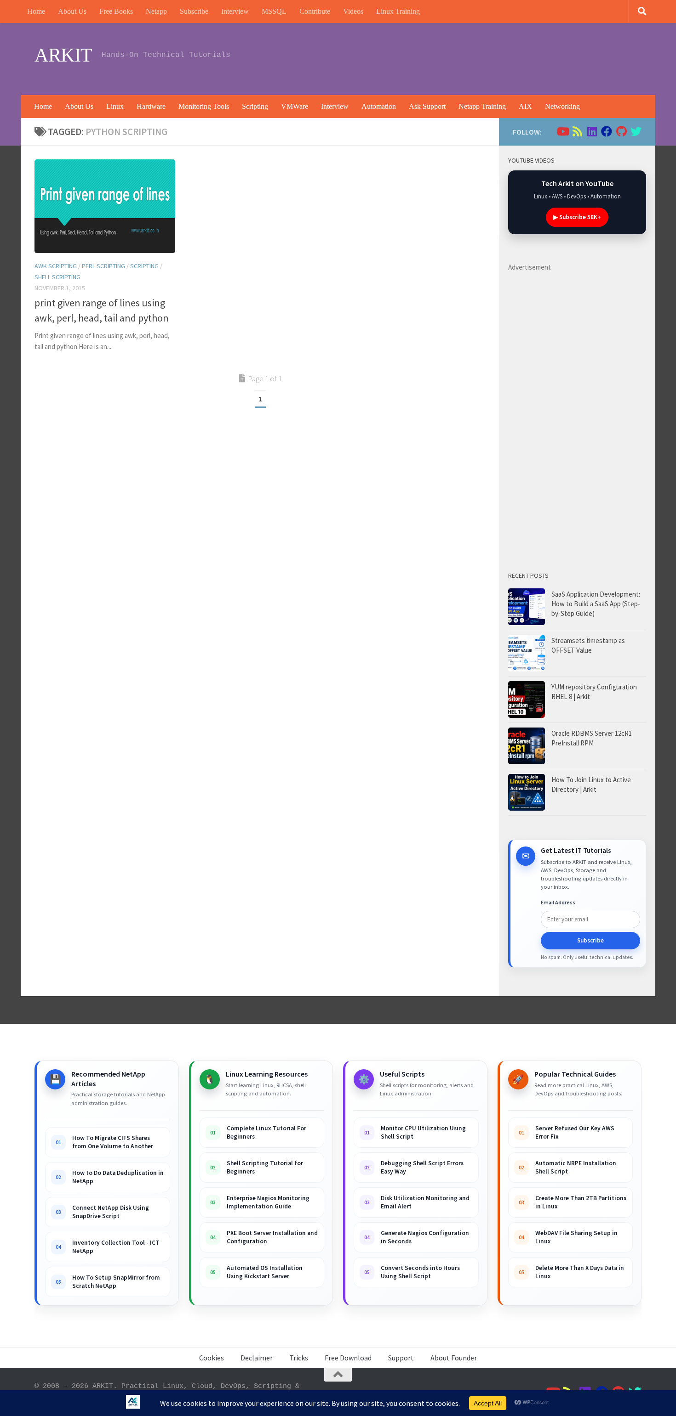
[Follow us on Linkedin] (591, 131)
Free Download (348, 1357)
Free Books (116, 11)
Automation (378, 106)
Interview (235, 11)
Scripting (255, 106)
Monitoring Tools (203, 106)
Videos (353, 11)
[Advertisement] (474, 57)
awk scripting (55, 266)
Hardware (151, 106)
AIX (525, 106)
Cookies (211, 1357)
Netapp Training (482, 106)
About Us (72, 11)
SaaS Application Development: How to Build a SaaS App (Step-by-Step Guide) (595, 604)
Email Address (558, 902)
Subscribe (194, 11)
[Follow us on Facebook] (606, 131)
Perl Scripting (103, 266)
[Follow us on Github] (621, 131)
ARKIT (63, 55)
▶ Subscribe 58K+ (577, 217)
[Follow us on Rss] (577, 131)
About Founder (453, 1357)
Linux (115, 106)
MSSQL (274, 11)
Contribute (314, 11)
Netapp (156, 11)
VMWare (294, 106)
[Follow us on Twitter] (636, 131)
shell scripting (57, 277)
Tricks (298, 1357)
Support (401, 1357)
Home (36, 11)
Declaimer (257, 1357)
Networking (562, 106)
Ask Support (427, 106)
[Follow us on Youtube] (562, 131)
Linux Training (398, 11)
